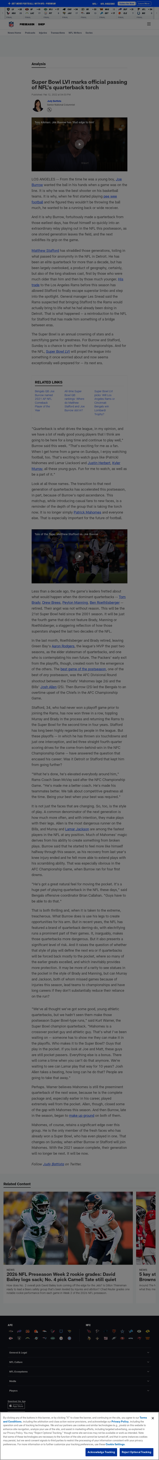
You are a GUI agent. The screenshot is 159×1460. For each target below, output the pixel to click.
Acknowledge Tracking (101, 1452)
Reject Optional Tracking (136, 1452)
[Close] (153, 1418)
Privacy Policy (120, 1421)
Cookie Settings (115, 1444)
